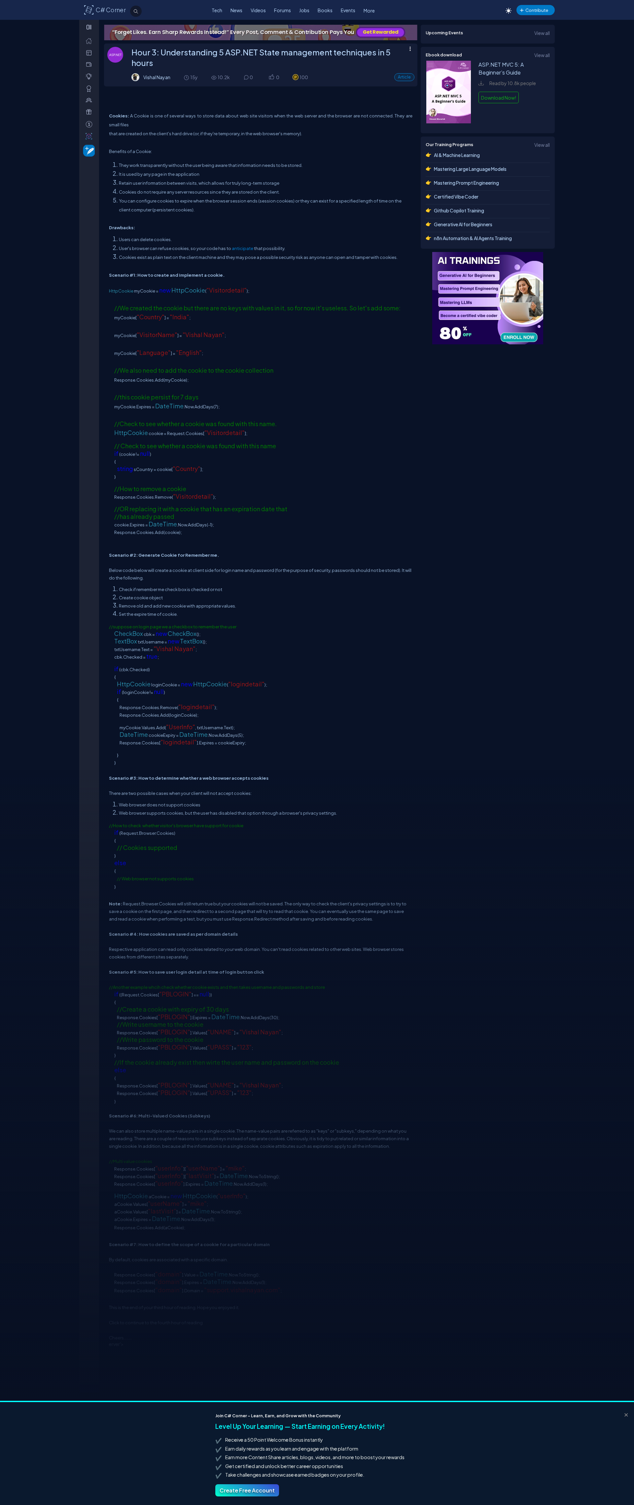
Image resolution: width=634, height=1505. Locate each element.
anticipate (242, 248)
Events (348, 10)
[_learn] (90, 76)
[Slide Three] (260, 32)
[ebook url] (449, 121)
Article (404, 77)
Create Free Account (247, 1490)
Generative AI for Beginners (463, 224)
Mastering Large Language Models (470, 169)
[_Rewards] (90, 124)
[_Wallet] (90, 64)
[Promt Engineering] (487, 298)
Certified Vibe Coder (456, 197)
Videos (258, 10)
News (236, 10)
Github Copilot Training (459, 210)
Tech (217, 10)
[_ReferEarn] (90, 112)
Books (325, 10)
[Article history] (187, 77)
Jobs (304, 10)
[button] (271, 78)
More (369, 11)
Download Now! (498, 98)
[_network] (90, 100)
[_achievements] (90, 88)
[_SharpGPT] (90, 136)
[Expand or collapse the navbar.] (90, 27)
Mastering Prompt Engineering (466, 183)
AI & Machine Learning (457, 155)
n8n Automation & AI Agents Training (473, 238)
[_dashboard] (90, 52)
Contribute (536, 10)
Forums (282, 10)
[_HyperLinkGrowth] (87, 150)
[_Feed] (90, 41)
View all (542, 33)
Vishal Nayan (156, 77)
